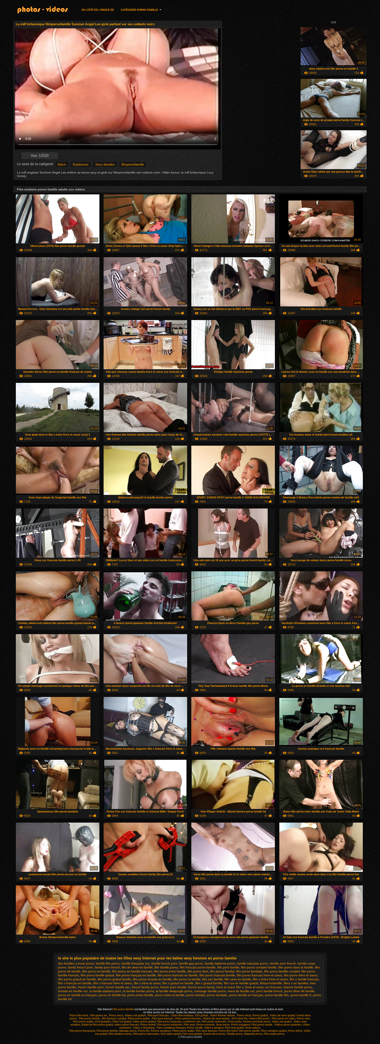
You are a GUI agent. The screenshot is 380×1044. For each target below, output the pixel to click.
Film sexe (189, 1024)
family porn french (107, 967)
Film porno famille (123, 1009)
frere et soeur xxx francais (263, 987)
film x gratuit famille (208, 983)
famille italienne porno (220, 963)
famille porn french (283, 963)
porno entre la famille (170, 995)
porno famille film (277, 995)
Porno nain (303, 1018)
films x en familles (296, 983)
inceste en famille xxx (73, 991)
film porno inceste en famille (152, 979)
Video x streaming (144, 1027)
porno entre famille (140, 995)
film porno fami (198, 971)
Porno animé (148, 1024)
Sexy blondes (105, 164)
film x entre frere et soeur (270, 979)
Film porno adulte (262, 1024)
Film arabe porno (274, 1033)
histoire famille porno (297, 987)
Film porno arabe (83, 1021)
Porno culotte (195, 1027)
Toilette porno (235, 1033)
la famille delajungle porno (174, 991)
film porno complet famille (259, 967)
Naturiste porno (253, 1033)
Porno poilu (234, 1021)
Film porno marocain (169, 1021)
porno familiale (217, 995)
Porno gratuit (260, 1015)
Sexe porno (223, 1024)
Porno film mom (79, 1015)
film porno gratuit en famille (77, 979)
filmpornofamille (132, 164)
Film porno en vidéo (283, 1018)
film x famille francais (304, 979)
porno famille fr (300, 995)
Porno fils (143, 1030)
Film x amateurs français (171, 1027)
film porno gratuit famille (114, 979)
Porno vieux (116, 1015)
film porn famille (228, 967)
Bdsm (62, 164)
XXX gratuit (202, 1015)
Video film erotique (182, 1015)
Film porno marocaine (146, 1033)
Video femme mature (223, 1015)
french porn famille (173, 987)
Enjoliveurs (81, 164)
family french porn (80, 967)
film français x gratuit (114, 1018)
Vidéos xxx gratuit (135, 1015)
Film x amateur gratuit (274, 1030)
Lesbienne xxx (191, 1021)
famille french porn (164, 963)
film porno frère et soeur (300, 975)
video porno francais (127, 1024)
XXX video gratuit (171, 1033)
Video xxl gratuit (122, 1021)
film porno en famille (96, 971)
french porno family (201, 987)
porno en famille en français (77, 995)
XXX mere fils (239, 1018)
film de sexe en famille (137, 967)
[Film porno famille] (45, 10)
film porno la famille (187, 979)
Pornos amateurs (161, 1030)
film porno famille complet (282, 971)
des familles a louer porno (76, 963)
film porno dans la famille (295, 967)
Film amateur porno (120, 1033)
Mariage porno (128, 1030)
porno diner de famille (299, 991)
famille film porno (108, 963)
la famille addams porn (105, 991)
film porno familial (222, 971)
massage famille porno (210, 991)
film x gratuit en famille (178, 983)
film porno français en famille (136, 975)
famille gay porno (191, 963)
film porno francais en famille (178, 975)
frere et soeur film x (229, 987)
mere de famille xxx (241, 991)
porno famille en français (246, 995)
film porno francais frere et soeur (259, 975)
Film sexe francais (163, 1018)
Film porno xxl (99, 1015)
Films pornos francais (188, 1018)
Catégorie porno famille (139, 9)
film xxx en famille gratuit (241, 983)
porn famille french (269, 991)
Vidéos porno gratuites (287, 1024)
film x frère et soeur (147, 983)
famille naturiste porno (252, 963)
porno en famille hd (112, 995)
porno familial (195, 995)
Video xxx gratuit (282, 1021)
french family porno (145, 987)
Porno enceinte (205, 1024)
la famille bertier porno (138, 991)
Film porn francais (159, 1015)
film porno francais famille (217, 975)
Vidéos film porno (259, 1018)
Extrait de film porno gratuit (97, 1024)
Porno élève (295, 1030)
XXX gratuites (103, 1021)
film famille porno (166, 967)
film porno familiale (249, 971)
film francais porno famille (198, 967)
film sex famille (212, 979)
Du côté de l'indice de (98, 9)
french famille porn (91, 987)
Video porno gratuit (144, 1021)
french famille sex (118, 987)
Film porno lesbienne (169, 1024)
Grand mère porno (214, 1033)
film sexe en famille (238, 979)
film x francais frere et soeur (112, 983)
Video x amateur (213, 1027)
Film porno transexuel (82, 1030)
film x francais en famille (74, 983)
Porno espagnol (240, 1024)
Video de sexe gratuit (282, 1015)
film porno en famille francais (132, 971)
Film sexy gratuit (234, 1027)
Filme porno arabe (139, 1018)
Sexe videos (252, 1027)
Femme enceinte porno (256, 1021)
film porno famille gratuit (97, 975)
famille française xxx (135, 963)
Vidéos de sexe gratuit (216, 1018)
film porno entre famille (170, 971)
